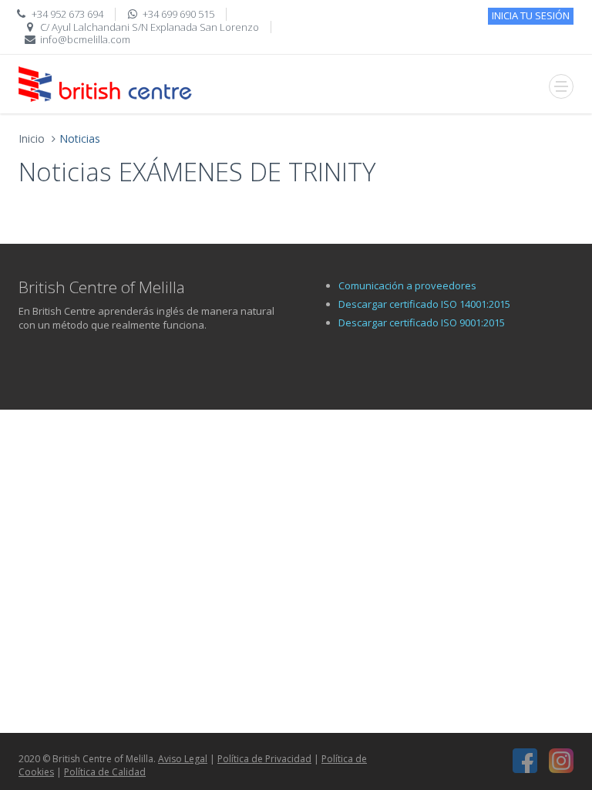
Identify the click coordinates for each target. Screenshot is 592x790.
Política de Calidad (105, 771)
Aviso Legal (182, 758)
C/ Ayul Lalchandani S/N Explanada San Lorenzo (149, 27)
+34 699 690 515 (178, 14)
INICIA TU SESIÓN (531, 15)
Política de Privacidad (264, 758)
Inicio (31, 138)
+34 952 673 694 (67, 14)
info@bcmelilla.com (85, 39)
